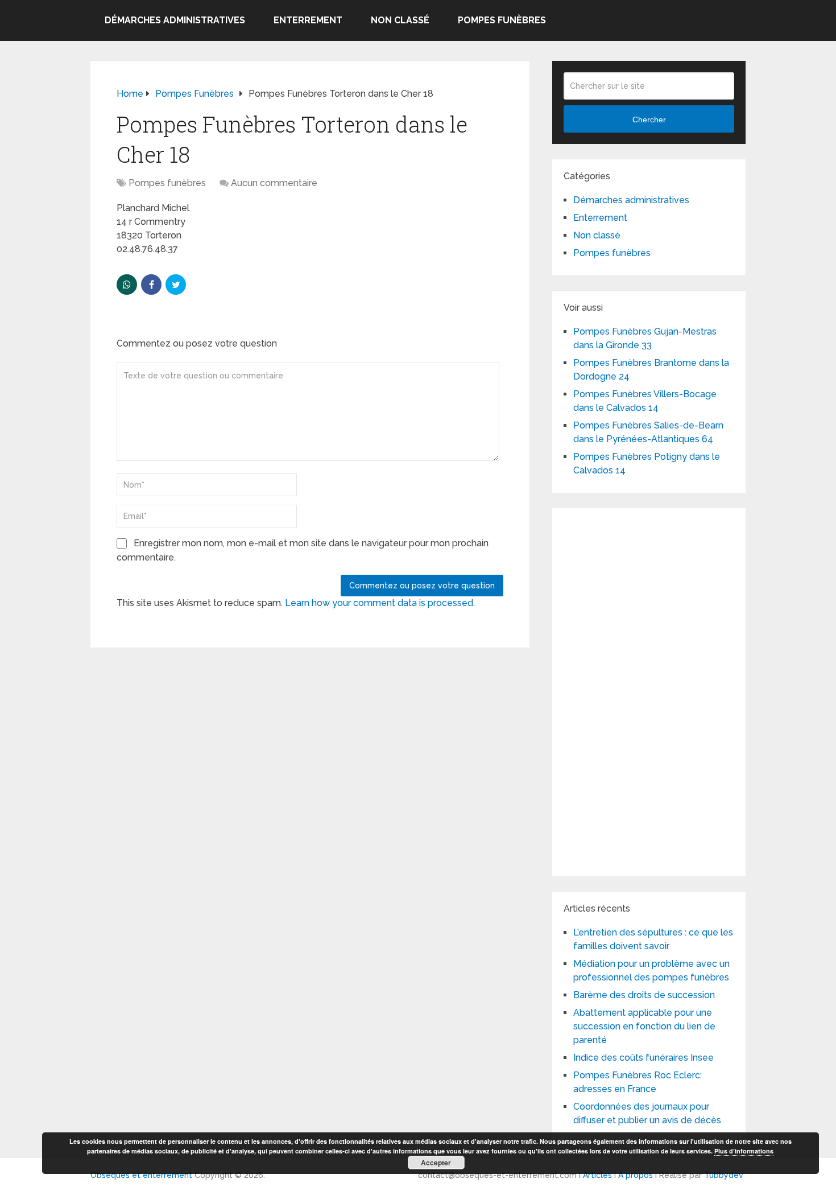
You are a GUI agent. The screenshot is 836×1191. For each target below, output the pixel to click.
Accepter (436, 1162)
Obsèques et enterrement (141, 1175)
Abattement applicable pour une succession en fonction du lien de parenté (644, 1026)
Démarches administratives (175, 20)
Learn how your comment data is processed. (380, 602)
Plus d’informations (743, 1151)
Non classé (400, 20)
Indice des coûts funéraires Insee (643, 1057)
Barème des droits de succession (644, 995)
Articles (597, 1175)
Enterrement (308, 20)
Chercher (649, 119)
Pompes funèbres (502, 20)
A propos (635, 1175)
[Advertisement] (649, 690)
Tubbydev (723, 1175)
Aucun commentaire (274, 183)
